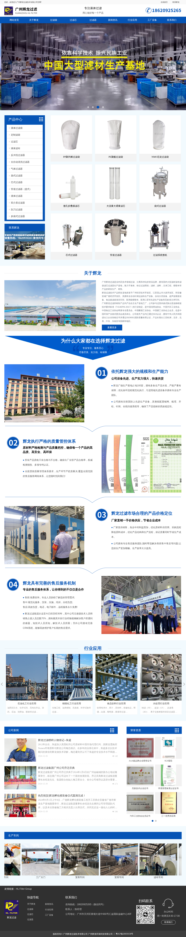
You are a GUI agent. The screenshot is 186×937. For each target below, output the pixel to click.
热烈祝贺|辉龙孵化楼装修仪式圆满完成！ (62, 795)
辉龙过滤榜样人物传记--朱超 (54, 740)
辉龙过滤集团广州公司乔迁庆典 (56, 767)
